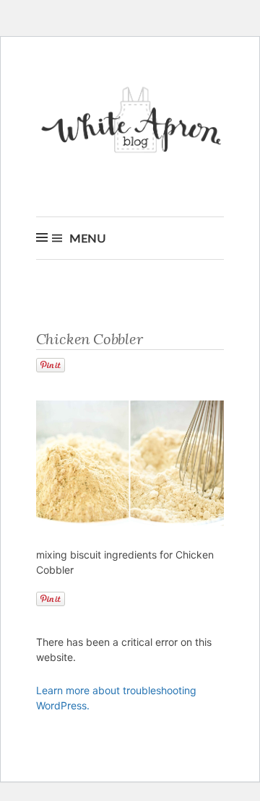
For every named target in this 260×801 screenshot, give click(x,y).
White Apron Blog (133, 124)
